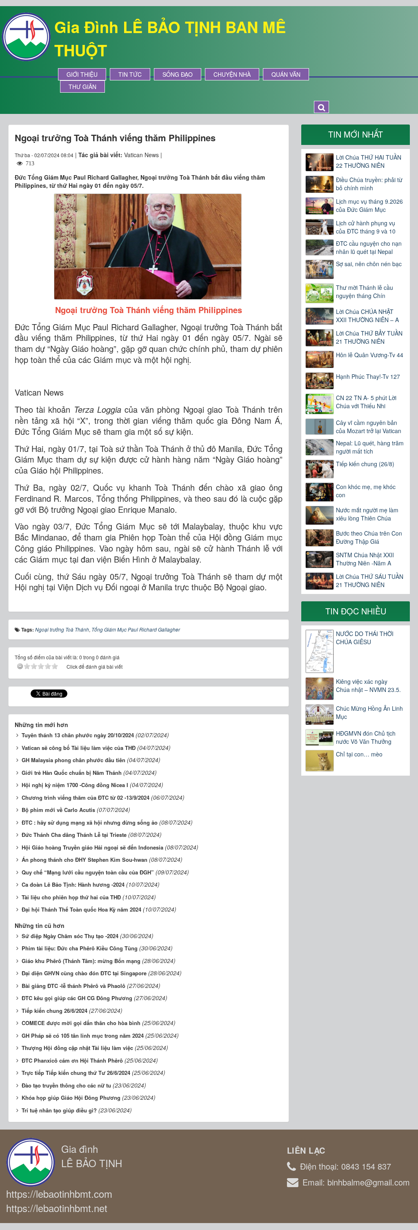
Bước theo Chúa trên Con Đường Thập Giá (369, 537)
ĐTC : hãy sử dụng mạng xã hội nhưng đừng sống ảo (90, 822)
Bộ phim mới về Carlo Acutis (58, 810)
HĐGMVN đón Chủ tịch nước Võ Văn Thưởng (366, 737)
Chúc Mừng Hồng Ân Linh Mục (369, 712)
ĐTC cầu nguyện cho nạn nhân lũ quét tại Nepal (369, 247)
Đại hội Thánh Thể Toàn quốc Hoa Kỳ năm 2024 (81, 909)
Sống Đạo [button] (177, 74)
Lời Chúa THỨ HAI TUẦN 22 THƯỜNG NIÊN (368, 161)
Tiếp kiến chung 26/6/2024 (54, 1010)
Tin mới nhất (355, 134)
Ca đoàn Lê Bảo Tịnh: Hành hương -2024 (73, 884)
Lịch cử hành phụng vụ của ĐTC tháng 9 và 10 (366, 227)
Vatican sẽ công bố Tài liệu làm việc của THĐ (79, 748)
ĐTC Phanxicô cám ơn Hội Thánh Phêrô (72, 1060)
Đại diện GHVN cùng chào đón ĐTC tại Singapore (84, 973)
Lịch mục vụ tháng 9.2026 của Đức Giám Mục (369, 205)
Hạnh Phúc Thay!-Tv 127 (368, 376)
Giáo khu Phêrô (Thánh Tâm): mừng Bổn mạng (81, 961)
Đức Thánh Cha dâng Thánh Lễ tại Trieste (74, 835)
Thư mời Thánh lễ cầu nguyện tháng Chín (364, 291)
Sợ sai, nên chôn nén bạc (369, 264)
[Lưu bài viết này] (276, 155)
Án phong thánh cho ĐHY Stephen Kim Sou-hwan (84, 859)
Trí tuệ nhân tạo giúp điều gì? (59, 1110)
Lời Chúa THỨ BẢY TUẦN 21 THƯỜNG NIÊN (369, 337)
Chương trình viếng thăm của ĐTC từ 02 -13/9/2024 (85, 797)
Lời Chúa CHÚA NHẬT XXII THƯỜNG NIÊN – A (367, 315)
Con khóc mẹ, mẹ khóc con (366, 491)
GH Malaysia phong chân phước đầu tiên (73, 760)
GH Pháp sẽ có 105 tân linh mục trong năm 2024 (83, 1035)
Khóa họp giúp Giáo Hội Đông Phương (71, 1097)
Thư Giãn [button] (82, 86)
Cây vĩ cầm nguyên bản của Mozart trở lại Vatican (368, 426)
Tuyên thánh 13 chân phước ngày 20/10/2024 (78, 735)
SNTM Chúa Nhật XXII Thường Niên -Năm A (365, 559)
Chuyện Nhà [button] (232, 74)
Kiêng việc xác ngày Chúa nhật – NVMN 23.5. (368, 685)
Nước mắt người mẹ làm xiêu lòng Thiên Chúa (367, 514)
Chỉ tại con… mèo (359, 754)
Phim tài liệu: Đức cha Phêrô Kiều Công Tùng (80, 948)
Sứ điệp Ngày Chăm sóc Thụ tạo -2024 (70, 936)
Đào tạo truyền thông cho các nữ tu (66, 1085)
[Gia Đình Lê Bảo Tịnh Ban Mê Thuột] (26, 36)
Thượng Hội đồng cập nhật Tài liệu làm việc (77, 1048)
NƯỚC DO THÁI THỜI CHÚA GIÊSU (365, 637)
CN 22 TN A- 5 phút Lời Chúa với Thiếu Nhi (366, 402)
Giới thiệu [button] (82, 74)
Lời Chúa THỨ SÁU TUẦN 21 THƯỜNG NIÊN (369, 580)
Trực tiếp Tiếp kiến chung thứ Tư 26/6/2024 (76, 1073)
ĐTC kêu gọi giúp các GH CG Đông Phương (77, 998)
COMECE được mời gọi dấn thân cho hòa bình (81, 1023)
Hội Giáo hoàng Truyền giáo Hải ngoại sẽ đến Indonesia (92, 847)
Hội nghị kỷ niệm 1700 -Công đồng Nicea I (75, 785)
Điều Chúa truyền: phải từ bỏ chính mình (369, 184)
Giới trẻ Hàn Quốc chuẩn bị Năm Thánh (72, 772)
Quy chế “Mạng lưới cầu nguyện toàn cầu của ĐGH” (88, 872)
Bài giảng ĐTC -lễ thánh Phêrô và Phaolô (73, 986)
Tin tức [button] (130, 74)
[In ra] (261, 155)
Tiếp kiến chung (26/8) (365, 464)
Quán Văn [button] (285, 74)
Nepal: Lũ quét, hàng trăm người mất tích (370, 447)
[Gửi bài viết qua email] (246, 155)
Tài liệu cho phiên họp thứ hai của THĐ (71, 897)
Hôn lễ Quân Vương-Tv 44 (369, 355)
